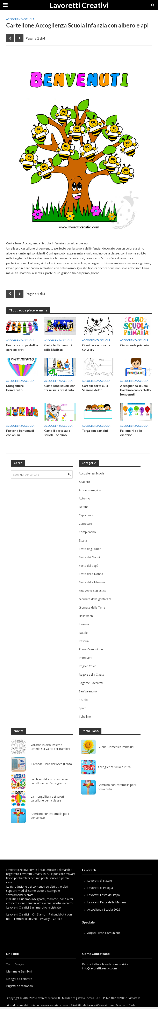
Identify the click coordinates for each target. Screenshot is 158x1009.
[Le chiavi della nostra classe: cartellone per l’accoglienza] (18, 781)
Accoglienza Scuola (20, 19)
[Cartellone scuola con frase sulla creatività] (60, 366)
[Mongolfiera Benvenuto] (22, 366)
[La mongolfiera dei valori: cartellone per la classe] (18, 798)
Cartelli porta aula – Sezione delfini (96, 388)
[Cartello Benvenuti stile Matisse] (60, 326)
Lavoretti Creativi (79, 5)
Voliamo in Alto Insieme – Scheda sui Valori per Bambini (50, 747)
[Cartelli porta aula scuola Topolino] (60, 411)
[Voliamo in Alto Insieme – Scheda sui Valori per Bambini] (18, 747)
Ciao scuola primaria (134, 345)
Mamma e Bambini (19, 971)
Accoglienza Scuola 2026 (114, 767)
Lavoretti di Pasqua (100, 888)
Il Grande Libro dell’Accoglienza (51, 764)
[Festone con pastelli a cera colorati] (22, 326)
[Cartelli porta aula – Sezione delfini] (98, 366)
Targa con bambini (95, 430)
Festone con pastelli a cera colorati (22, 347)
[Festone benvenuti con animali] (22, 411)
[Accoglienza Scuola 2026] (88, 767)
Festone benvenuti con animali (20, 433)
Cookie (57, 919)
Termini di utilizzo (25, 919)
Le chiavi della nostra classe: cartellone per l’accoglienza (49, 781)
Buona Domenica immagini (116, 747)
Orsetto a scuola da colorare (96, 347)
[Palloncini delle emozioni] (136, 411)
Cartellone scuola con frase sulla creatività (60, 388)
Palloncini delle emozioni (131, 433)
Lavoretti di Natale (99, 880)
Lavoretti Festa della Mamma (107, 902)
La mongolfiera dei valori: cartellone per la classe (47, 798)
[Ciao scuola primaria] (136, 326)
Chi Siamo (38, 914)
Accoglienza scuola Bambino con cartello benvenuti (135, 390)
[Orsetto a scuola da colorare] (98, 326)
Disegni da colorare (19, 979)
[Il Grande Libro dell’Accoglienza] (18, 764)
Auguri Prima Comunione (104, 933)
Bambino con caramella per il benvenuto (50, 816)
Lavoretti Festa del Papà (103, 895)
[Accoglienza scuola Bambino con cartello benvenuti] (136, 366)
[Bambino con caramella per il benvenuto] (18, 815)
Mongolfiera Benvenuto (15, 388)
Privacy (45, 919)
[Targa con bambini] (98, 411)
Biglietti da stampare (20, 986)
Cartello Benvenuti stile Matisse (58, 347)
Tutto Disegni (15, 964)
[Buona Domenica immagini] (88, 747)
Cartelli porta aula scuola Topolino (57, 433)
